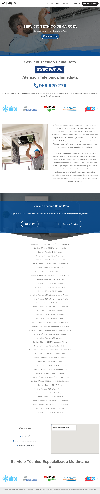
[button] (58, 3)
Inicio (46, 3)
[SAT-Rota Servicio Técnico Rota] (8, 3)
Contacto (76, 3)
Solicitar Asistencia (90, 3)
